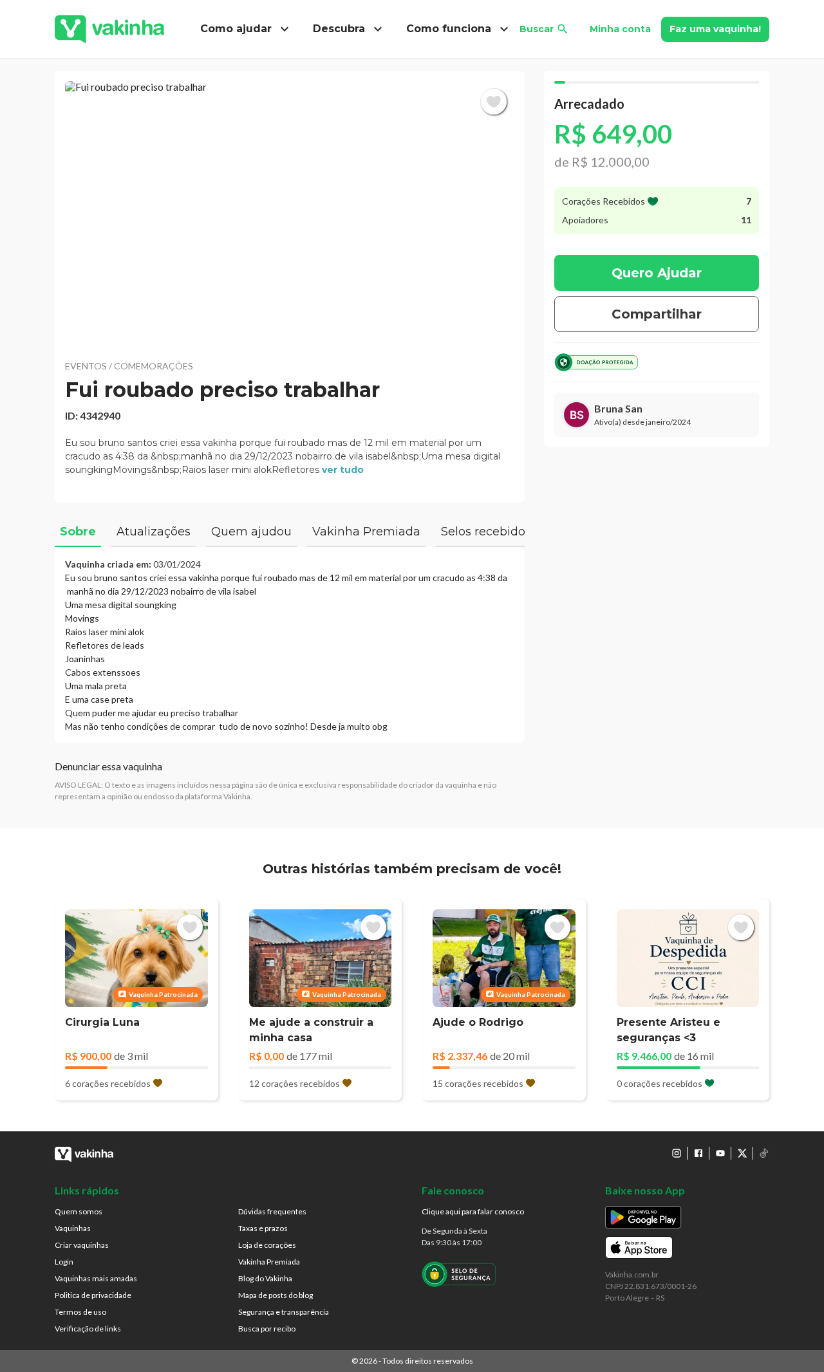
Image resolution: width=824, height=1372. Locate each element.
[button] (289, 212)
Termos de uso (80, 1312)
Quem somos (78, 1211)
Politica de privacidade (93, 1295)
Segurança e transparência (283, 1312)
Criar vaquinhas (82, 1245)
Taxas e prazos (263, 1228)
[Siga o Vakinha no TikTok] (764, 1153)
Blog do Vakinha (265, 1278)
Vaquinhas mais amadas (96, 1278)
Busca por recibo (266, 1328)
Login (64, 1261)
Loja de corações (267, 1245)
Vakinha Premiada (269, 1261)
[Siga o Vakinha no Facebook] (698, 1153)
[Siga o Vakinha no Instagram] (676, 1153)
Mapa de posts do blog (275, 1295)
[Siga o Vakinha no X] (742, 1153)
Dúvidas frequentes (272, 1211)
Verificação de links (88, 1328)
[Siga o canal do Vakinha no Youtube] (720, 1153)
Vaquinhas (73, 1228)
